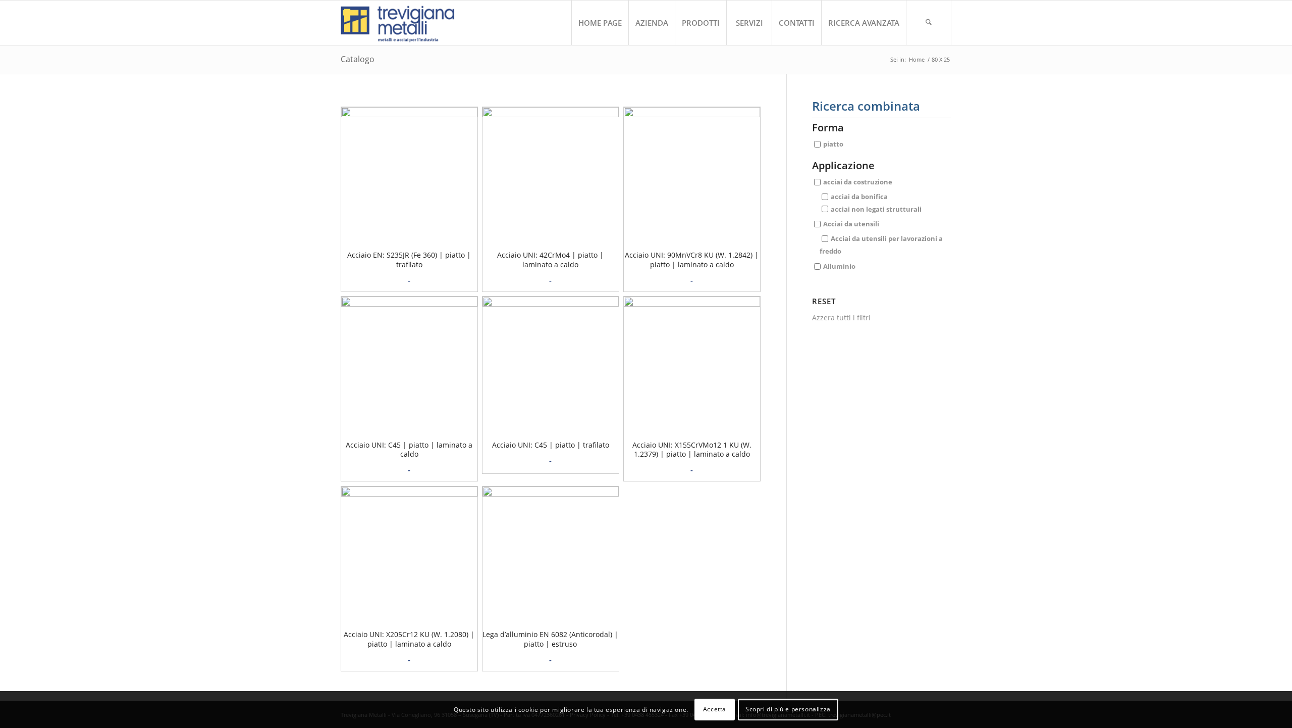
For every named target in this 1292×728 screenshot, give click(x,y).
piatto (833, 144)
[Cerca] (928, 23)
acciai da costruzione (857, 181)
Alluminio (839, 265)
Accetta (714, 709)
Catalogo (357, 59)
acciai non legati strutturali (876, 208)
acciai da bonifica (859, 196)
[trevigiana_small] (406, 23)
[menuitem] (599, 23)
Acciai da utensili (851, 223)
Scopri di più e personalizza (788, 709)
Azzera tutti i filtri (841, 317)
